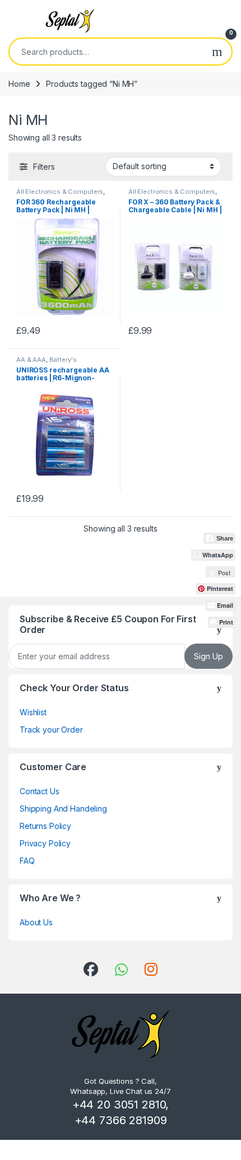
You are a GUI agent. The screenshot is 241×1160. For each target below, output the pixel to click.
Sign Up (208, 656)
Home (19, 83)
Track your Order (51, 729)
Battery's (63, 360)
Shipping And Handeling (63, 808)
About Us (36, 922)
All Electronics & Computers (59, 191)
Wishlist (33, 712)
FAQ (27, 860)
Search (217, 51)
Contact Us (39, 791)
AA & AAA (31, 360)
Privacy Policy (45, 843)
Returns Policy (45, 826)
